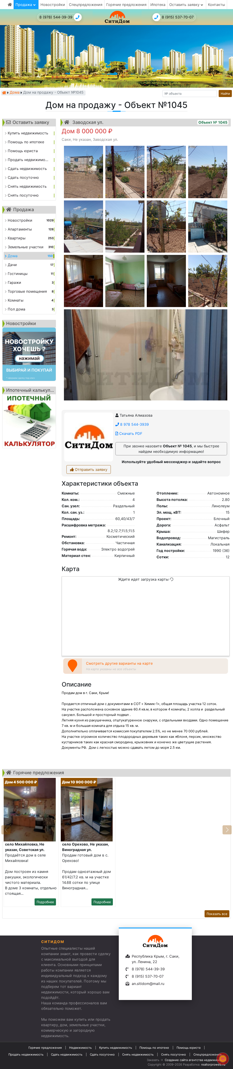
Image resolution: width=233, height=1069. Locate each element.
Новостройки (53, 4)
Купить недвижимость (115, 1047)
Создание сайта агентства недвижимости (195, 1060)
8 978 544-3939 (134, 424)
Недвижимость (80, 1047)
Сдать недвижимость (66, 1054)
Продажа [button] (24, 4)
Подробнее (45, 902)
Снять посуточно (173, 1054)
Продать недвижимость (25, 1054)
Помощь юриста (188, 1047)
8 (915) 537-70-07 (178, 17)
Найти (225, 93)
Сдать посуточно (102, 1054)
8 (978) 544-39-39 (55, 17)
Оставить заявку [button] (185, 4)
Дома (15, 93)
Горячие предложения (126, 4)
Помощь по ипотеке (154, 1047)
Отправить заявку (90, 469)
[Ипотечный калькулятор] (29, 421)
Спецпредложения (85, 4)
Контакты (216, 4)
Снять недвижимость (138, 1054)
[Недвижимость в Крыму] (4, 93)
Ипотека (157, 4)
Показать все (217, 914)
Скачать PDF (130, 433)
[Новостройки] (29, 354)
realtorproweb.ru (213, 1064)
